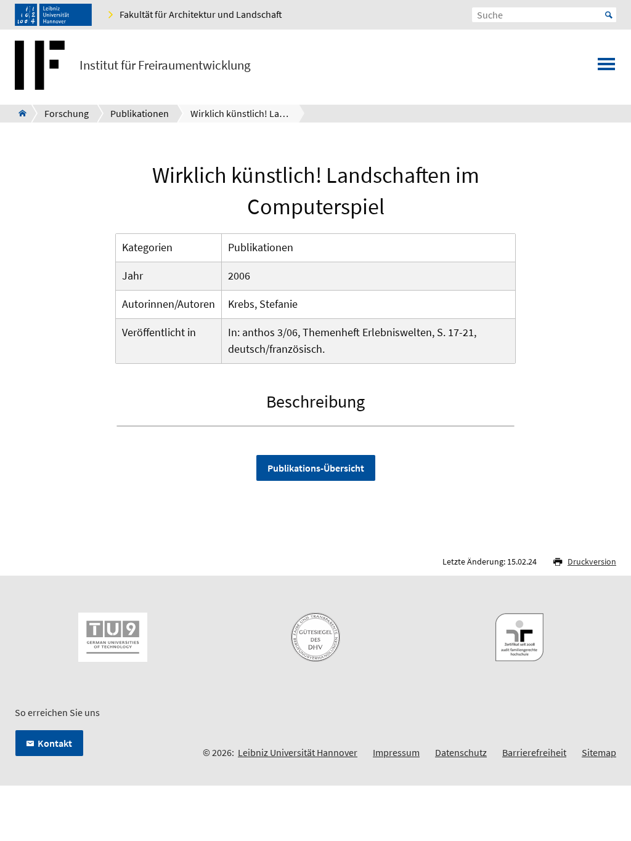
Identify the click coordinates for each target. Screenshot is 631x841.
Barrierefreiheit (534, 752)
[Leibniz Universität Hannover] (53, 15)
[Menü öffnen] (606, 68)
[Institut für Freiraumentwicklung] (18, 113)
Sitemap (599, 752)
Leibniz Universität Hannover (297, 752)
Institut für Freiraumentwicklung (165, 65)
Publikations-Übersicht (315, 468)
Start (608, 14)
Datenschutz (461, 752)
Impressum (396, 752)
